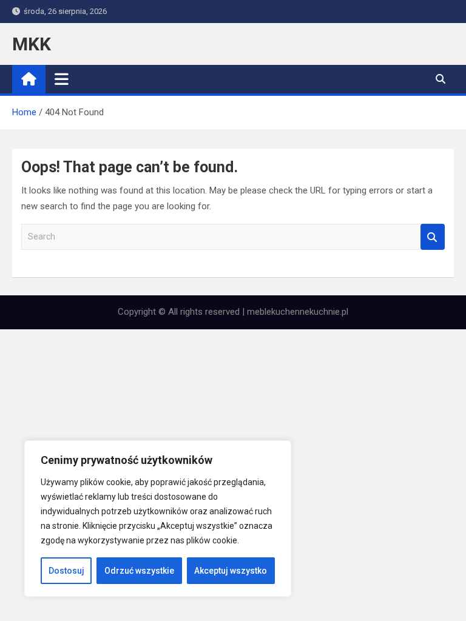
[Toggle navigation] (62, 79)
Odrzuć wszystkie (139, 571)
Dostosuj (66, 571)
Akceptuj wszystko (230, 571)
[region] (157, 518)
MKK (31, 44)
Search (432, 237)
